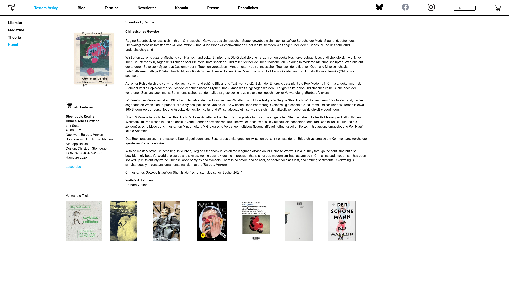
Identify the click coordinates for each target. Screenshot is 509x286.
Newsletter (147, 7)
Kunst (13, 44)
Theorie (14, 37)
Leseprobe (73, 166)
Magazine (16, 30)
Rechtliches (248, 7)
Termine (112, 7)
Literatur (15, 22)
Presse (213, 7)
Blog (81, 7)
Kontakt (181, 7)
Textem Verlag (46, 7)
